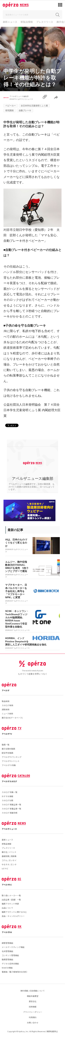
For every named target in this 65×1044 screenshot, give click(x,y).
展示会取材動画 (8, 748)
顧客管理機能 (7, 943)
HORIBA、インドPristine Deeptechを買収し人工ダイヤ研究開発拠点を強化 (25, 641)
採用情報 (32, 1006)
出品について (7, 907)
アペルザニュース (9, 828)
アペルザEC (7, 884)
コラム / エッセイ (9, 860)
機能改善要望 (32, 996)
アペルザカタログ (9, 781)
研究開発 (9, 110)
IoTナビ (5, 868)
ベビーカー (10, 106)
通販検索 (5, 709)
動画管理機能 (7, 959)
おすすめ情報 (7, 796)
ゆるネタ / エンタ (9, 864)
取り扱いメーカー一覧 (11, 895)
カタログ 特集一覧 (9, 792)
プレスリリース (44, 22)
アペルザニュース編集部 (19, 96)
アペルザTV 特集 (9, 765)
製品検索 (5, 701)
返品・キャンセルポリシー (13, 916)
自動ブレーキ (25, 110)
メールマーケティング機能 (13, 947)
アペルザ (5, 690)
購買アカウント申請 (10, 903)
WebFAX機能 (7, 967)
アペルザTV (7, 733)
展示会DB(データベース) (12, 717)
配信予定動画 (7, 752)
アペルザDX (7, 932)
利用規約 (32, 1017)
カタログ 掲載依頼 (9, 812)
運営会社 (32, 1001)
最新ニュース (10, 22)
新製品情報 (27, 22)
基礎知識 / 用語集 (9, 856)
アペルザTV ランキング (11, 757)
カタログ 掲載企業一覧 (11, 804)
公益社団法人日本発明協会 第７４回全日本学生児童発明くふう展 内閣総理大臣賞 (31, 410)
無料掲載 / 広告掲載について (32, 990)
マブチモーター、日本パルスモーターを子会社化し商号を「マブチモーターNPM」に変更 (16, 591)
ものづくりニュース (25, 99)
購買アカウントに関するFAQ (14, 911)
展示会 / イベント (9, 852)
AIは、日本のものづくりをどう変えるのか (16, 542)
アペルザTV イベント (11, 761)
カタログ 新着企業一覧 (11, 808)
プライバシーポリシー (32, 1012)
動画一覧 (5, 744)
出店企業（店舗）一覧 (11, 899)
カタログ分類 (7, 800)
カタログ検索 (7, 705)
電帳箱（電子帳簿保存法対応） (15, 971)
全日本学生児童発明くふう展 (34, 106)
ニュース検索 (7, 713)
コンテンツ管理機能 (10, 955)
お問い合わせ (32, 1022)
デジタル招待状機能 (10, 963)
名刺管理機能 (7, 951)
